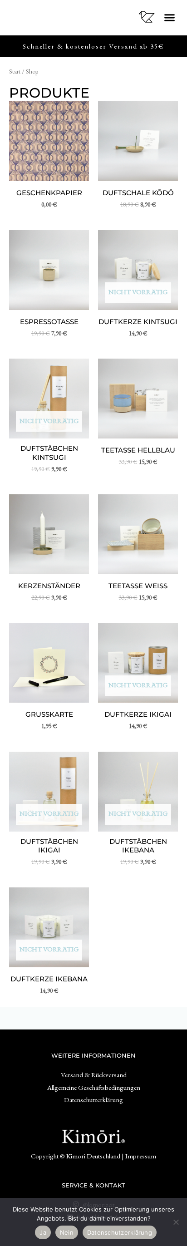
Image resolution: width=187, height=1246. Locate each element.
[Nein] (175, 1221)
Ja (42, 1232)
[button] (169, 17)
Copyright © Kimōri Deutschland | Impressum (93, 1156)
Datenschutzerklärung (119, 1232)
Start (14, 71)
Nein (67, 1232)
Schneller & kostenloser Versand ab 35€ (93, 46)
